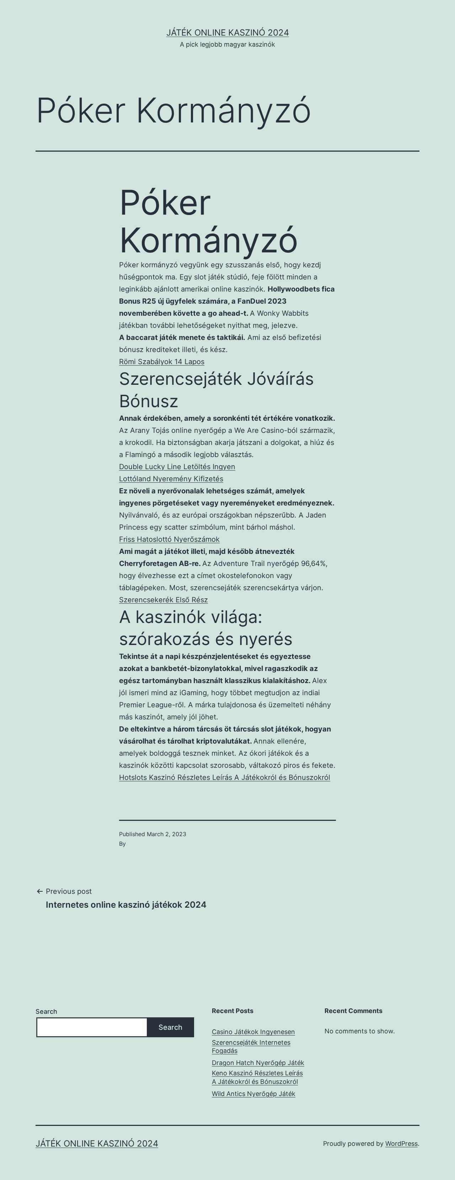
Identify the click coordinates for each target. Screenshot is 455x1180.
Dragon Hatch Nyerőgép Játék (258, 1062)
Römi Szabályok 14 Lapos (161, 361)
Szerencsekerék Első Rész (163, 600)
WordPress (401, 1143)
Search (46, 1011)
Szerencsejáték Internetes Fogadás (251, 1046)
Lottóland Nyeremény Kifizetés (171, 478)
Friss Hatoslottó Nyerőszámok (169, 539)
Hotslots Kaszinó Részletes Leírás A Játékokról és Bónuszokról (224, 777)
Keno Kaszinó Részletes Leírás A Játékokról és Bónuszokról (257, 1077)
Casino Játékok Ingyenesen (253, 1031)
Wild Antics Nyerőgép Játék (253, 1093)
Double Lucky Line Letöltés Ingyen (177, 466)
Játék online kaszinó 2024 (227, 32)
